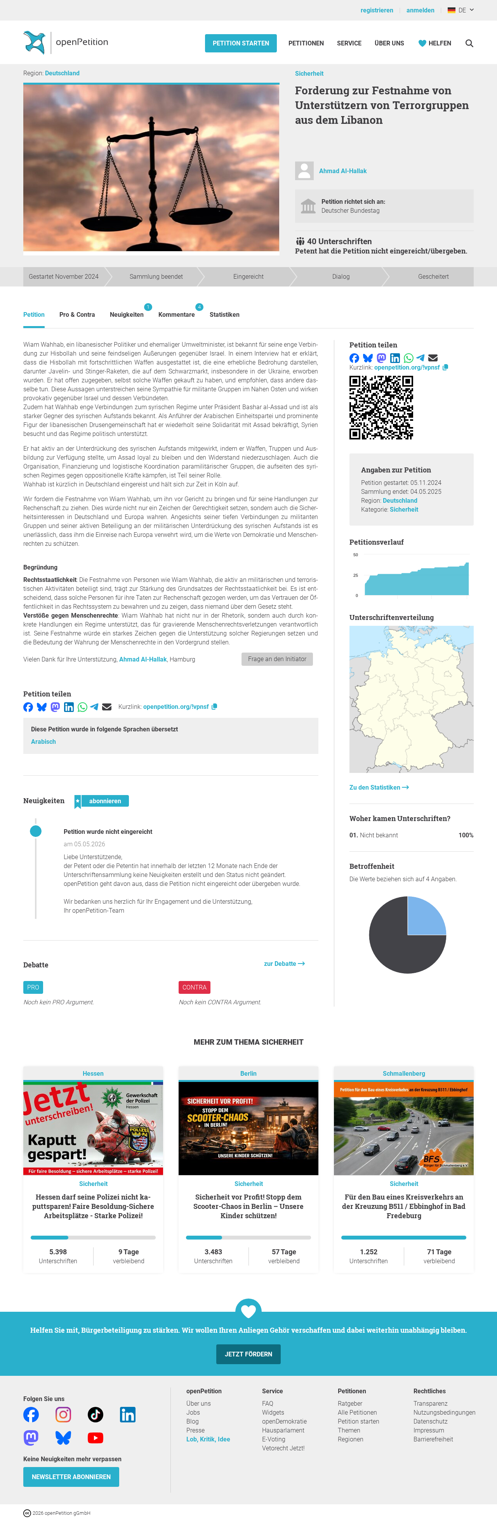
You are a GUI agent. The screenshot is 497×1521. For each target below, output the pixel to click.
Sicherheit (309, 73)
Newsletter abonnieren (71, 1477)
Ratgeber (350, 1403)
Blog (192, 1421)
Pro (33, 987)
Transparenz (431, 1403)
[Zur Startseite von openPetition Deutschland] (66, 42)
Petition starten (241, 43)
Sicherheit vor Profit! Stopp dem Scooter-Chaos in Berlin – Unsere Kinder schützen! (248, 1206)
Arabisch (43, 741)
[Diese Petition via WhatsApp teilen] (82, 706)
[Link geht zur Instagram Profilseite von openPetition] (63, 1414)
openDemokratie (284, 1421)
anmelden (420, 10)
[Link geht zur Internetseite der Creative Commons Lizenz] (28, 1512)
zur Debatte (281, 963)
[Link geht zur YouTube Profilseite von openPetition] (95, 1437)
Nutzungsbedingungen (445, 1412)
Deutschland (62, 73)
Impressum (429, 1430)
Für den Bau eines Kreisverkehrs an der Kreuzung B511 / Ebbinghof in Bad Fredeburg (404, 1206)
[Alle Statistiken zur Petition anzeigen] (411, 770)
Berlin (248, 1074)
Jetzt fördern (248, 1354)
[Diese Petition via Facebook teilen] (28, 706)
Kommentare (176, 311)
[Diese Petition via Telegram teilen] (94, 706)
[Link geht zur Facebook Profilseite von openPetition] (31, 1414)
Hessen (93, 1074)
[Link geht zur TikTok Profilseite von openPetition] (95, 1414)
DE (460, 10)
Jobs (193, 1412)
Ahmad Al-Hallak (343, 171)
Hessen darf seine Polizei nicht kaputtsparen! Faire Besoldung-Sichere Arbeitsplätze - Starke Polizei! (93, 1206)
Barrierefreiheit (433, 1439)
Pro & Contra (77, 314)
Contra (194, 987)
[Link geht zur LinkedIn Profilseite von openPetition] (128, 1414)
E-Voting (273, 1439)
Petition (34, 314)
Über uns (198, 1403)
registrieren (377, 10)
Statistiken (225, 314)
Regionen (350, 1439)
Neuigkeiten (127, 311)
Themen (349, 1430)
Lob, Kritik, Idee (208, 1439)
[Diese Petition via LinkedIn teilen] (69, 706)
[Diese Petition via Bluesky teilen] (42, 706)
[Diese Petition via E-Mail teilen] (107, 706)
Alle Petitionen (357, 1412)
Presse (195, 1430)
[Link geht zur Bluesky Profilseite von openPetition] (63, 1437)
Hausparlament (283, 1430)
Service (349, 43)
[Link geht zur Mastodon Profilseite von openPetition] (31, 1437)
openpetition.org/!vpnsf (176, 706)
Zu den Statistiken (375, 787)
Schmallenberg (404, 1074)
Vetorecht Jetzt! (283, 1448)
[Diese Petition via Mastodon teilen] (55, 706)
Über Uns (389, 43)
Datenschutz (431, 1421)
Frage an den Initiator (277, 659)
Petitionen (306, 43)
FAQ (267, 1403)
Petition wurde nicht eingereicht (108, 831)
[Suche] (469, 43)
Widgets (273, 1412)
